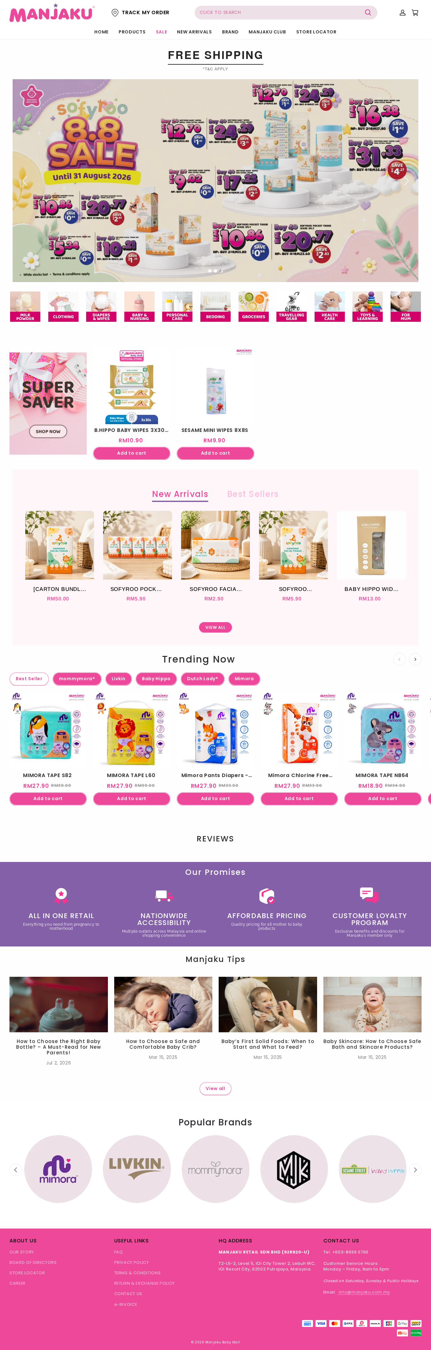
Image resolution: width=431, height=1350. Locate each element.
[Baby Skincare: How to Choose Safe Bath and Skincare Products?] (372, 1004)
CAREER (17, 1283)
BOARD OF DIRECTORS (33, 1262)
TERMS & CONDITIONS (137, 1273)
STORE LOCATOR (316, 32)
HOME (101, 32)
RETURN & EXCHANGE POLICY (144, 1283)
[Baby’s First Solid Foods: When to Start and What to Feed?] (268, 1004)
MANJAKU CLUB (267, 32)
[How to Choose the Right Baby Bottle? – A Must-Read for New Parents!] (58, 1004)
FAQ (118, 1252)
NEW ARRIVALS (194, 32)
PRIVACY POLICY (131, 1262)
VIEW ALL (215, 627)
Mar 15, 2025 (163, 1057)
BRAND (230, 32)
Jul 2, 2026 (58, 1063)
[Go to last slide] (15, 1170)
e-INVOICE (125, 1304)
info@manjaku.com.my (364, 1292)
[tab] (209, 271)
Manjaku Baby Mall (222, 1342)
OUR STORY (21, 1252)
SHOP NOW (48, 439)
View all (215, 1088)
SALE (161, 32)
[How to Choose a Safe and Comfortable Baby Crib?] (163, 1004)
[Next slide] (415, 1170)
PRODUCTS (132, 32)
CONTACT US (128, 1294)
